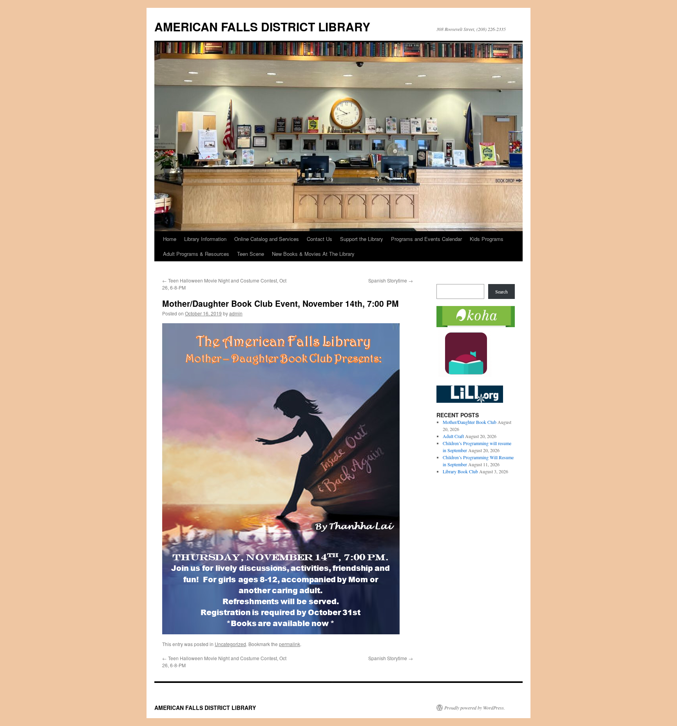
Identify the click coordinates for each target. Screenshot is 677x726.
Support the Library (361, 239)
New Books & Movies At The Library (313, 253)
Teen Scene (250, 253)
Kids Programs (486, 239)
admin (236, 313)
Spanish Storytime (390, 280)
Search (501, 291)
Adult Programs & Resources (196, 253)
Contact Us (319, 239)
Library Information (205, 239)
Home (169, 239)
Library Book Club (460, 471)
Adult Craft (453, 436)
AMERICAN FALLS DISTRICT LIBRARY (262, 26)
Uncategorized (230, 644)
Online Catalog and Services (266, 239)
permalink (289, 644)
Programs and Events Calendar (426, 239)
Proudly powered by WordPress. (474, 707)
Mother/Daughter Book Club (469, 422)
